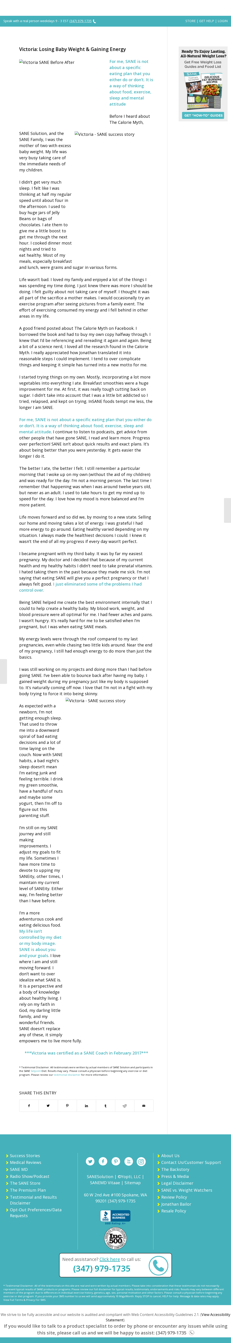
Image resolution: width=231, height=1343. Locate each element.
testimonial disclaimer (67, 1074)
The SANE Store (25, 1183)
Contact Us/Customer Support (191, 1162)
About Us (170, 1155)
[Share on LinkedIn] (86, 1106)
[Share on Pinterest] (67, 1106)
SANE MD (19, 1169)
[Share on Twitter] (48, 1106)
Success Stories (25, 1155)
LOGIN (223, 21)
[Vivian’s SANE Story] (227, 510)
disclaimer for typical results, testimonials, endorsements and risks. (139, 1289)
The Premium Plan (28, 1190)
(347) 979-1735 (101, 1268)
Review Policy (174, 1197)
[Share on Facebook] (29, 1106)
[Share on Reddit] (124, 1106)
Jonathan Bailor (176, 1204)
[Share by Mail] (143, 1106)
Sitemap (133, 1182)
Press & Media (175, 1176)
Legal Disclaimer (177, 1183)
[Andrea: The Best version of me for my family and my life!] (3, 671)
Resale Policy (173, 1211)
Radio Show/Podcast (29, 1176)
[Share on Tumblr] (105, 1106)
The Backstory (175, 1169)
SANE (130, 61)
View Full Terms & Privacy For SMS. (24, 1299)
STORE (190, 21)
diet (57, 937)
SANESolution (100, 1176)
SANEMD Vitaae (105, 1182)
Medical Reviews (25, 1162)
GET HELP (206, 21)
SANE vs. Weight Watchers (186, 1190)
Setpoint (36, 1071)
